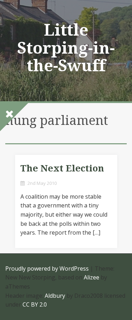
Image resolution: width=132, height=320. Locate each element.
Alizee (91, 277)
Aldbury (55, 296)
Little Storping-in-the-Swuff (66, 47)
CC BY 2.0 (35, 304)
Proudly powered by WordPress (47, 268)
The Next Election (62, 168)
